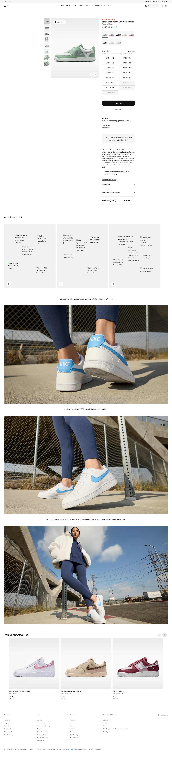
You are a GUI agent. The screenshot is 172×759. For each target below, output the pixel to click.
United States (164, 715)
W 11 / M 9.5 (110, 87)
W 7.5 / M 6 (127, 68)
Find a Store (106, 127)
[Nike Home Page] (7, 6)
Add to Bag (118, 103)
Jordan (81, 6)
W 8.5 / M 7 (127, 73)
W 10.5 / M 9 (127, 82)
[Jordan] (5, 2)
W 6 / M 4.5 (110, 63)
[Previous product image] (91, 74)
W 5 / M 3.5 (110, 58)
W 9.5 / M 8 (127, 78)
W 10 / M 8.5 (110, 82)
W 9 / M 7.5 (110, 78)
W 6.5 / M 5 (127, 63)
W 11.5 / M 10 (127, 87)
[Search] (146, 6)
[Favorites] (162, 6)
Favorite (117, 109)
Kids (75, 6)
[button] (47, 27)
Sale (109, 6)
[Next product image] (95, 74)
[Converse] (10, 2)
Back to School (100, 6)
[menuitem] (156, 2)
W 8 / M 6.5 (110, 73)
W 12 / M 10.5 (110, 92)
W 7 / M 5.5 (110, 68)
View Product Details (109, 179)
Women (68, 6)
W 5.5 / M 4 (127, 58)
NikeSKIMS (89, 6)
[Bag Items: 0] (166, 6)
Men (62, 6)
